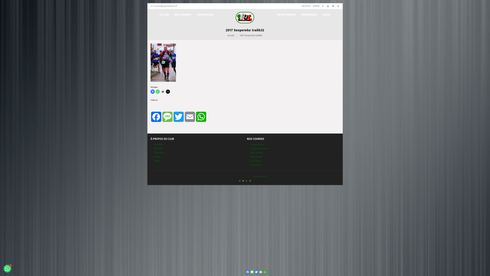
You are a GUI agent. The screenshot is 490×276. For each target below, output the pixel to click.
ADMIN (316, 6)
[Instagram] (250, 181)
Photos (157, 157)
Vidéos (157, 161)
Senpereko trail (257, 144)
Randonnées (256, 157)
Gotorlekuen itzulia (259, 148)
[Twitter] (243, 181)
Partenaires (159, 152)
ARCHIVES (306, 6)
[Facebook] (239, 181)
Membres (158, 148)
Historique (159, 144)
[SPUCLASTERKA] (245, 17)
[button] (7, 268)
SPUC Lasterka (260, 176)
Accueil (231, 35)
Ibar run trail (256, 152)
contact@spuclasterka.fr (165, 6)
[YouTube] (246, 181)
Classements (256, 165)
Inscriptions (256, 161)
